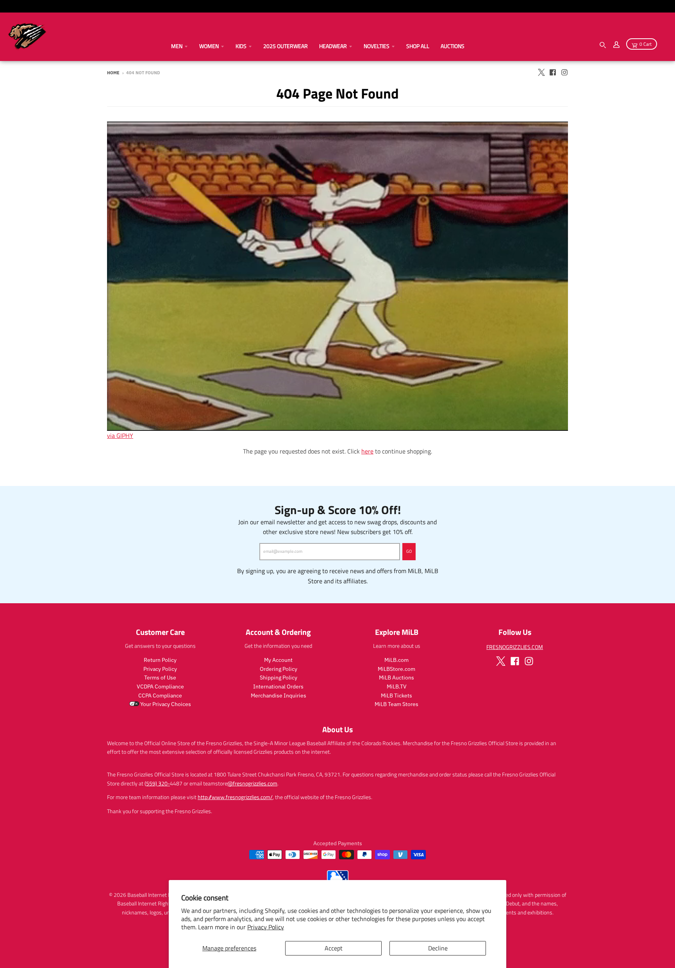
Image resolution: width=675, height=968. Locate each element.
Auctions (452, 46)
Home (113, 72)
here (367, 451)
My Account (278, 659)
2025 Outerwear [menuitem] (285, 46)
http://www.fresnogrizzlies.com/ (235, 797)
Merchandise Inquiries (278, 695)
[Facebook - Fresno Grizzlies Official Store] (552, 72)
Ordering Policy (278, 668)
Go (409, 551)
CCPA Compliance (160, 695)
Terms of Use (160, 677)
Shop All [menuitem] (417, 46)
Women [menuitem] (209, 46)
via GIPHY (120, 435)
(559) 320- (157, 783)
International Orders (278, 686)
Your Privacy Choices (165, 704)
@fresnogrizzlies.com (252, 783)
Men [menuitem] (176, 46)
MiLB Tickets (396, 695)
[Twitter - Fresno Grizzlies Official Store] (541, 72)
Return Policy (160, 659)
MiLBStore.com (396, 668)
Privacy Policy (265, 927)
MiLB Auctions (396, 677)
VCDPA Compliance (160, 686)
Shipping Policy (278, 677)
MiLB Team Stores (396, 704)
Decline (438, 948)
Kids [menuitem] (241, 46)
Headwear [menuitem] (333, 46)
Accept (334, 948)
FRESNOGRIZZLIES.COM (514, 647)
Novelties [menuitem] (376, 46)
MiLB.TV (397, 686)
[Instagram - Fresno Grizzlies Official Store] (564, 72)
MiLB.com (396, 659)
